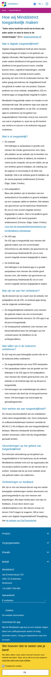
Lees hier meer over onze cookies (16, 660)
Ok (24, 672)
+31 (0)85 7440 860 (11, 588)
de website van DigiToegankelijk (21, 520)
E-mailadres (7, 600)
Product (6, 533)
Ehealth (6, 552)
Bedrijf (5, 561)
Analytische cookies (13, 666)
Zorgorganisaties (11, 543)
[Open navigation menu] (46, 4)
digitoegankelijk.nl (32, 37)
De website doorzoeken (13, 615)
